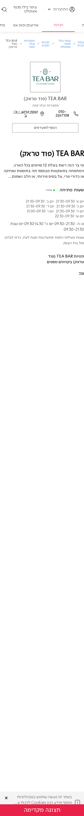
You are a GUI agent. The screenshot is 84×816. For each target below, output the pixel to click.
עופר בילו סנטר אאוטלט (65, 43)
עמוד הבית (80, 44)
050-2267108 (62, 114)
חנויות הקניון (45, 44)
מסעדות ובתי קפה (29, 43)
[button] (81, 273)
